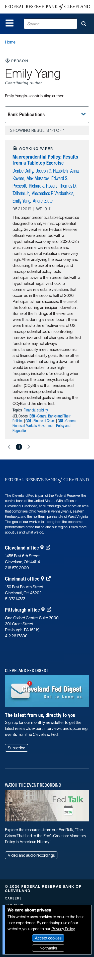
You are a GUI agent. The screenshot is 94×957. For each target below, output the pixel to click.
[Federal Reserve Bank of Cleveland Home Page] (47, 7)
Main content (24, 2)
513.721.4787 (15, 599)
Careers (13, 898)
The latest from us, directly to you (40, 715)
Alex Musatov (38, 178)
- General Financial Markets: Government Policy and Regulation (44, 425)
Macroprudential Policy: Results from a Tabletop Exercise (45, 159)
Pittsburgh (22, 609)
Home (10, 42)
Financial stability (36, 410)
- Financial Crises (40, 421)
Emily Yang (21, 200)
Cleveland (22, 547)
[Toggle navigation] (9, 23)
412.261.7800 (16, 636)
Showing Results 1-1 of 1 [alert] (37, 130)
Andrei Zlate (43, 200)
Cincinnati (22, 578)
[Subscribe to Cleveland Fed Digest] (47, 693)
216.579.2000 (17, 568)
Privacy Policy (63, 929)
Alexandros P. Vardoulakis (52, 193)
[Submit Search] (83, 24)
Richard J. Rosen (42, 185)
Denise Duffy (23, 170)
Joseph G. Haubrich (52, 170)
